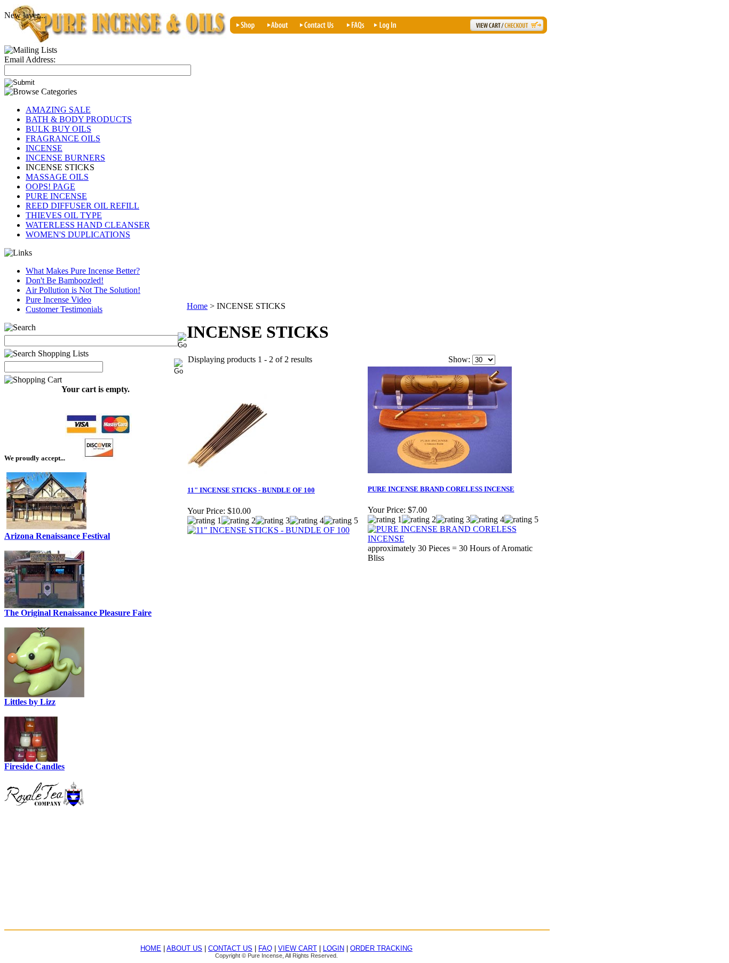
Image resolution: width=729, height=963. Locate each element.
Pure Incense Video (58, 299)
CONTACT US (230, 948)
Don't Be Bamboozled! (65, 280)
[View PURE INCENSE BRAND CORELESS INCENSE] (457, 538)
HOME (150, 948)
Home (197, 306)
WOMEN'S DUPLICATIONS (78, 234)
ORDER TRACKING (381, 948)
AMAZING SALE (58, 109)
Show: (459, 359)
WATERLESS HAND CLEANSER (88, 224)
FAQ (265, 948)
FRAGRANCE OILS (63, 138)
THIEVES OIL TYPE (64, 215)
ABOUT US (184, 948)
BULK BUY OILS (58, 128)
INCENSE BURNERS (65, 157)
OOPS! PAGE (50, 186)
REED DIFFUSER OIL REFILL (82, 205)
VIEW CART (297, 948)
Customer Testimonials (64, 309)
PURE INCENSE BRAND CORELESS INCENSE (441, 489)
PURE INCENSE (56, 196)
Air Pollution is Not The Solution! (83, 290)
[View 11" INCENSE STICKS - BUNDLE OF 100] (268, 530)
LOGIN (333, 948)
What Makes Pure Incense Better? (83, 270)
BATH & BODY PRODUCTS (79, 119)
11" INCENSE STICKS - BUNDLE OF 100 (251, 490)
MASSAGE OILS (57, 176)
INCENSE (44, 148)
